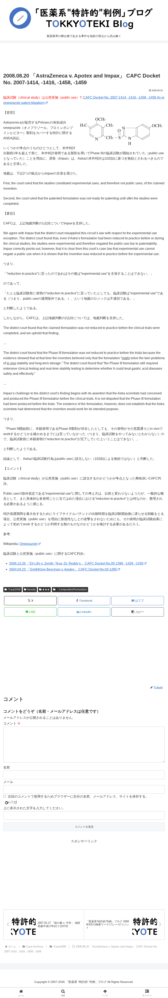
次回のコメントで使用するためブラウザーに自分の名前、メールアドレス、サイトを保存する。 (78, 796)
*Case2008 (14, 589)
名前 (6, 767)
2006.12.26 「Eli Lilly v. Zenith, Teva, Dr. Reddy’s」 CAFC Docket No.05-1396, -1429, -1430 (76, 563)
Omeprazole (28, 544)
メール (8, 782)
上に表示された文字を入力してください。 (34, 808)
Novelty (31, 589)
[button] (137, 612)
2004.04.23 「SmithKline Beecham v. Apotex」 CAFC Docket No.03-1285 (63, 569)
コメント (11, 723)
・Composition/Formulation (71, 589)
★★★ (46, 589)
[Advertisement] (84, 59)
